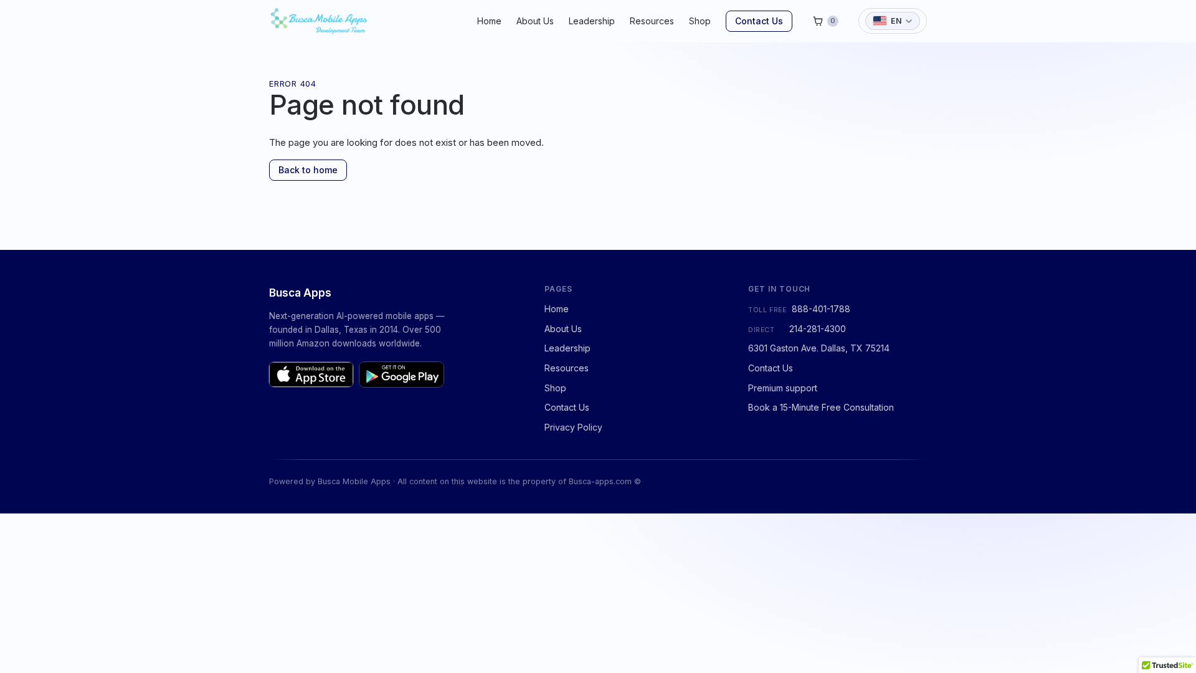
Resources (652, 21)
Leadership (592, 21)
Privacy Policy (573, 427)
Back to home (308, 170)
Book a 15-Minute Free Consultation (821, 407)
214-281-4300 (817, 328)
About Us (535, 21)
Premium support (782, 388)
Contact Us (759, 21)
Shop (700, 21)
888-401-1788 (821, 308)
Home (489, 21)
